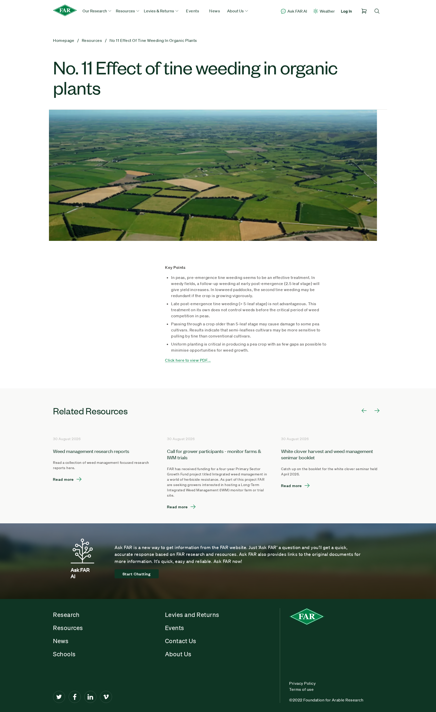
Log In (346, 11)
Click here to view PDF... (188, 360)
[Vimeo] (106, 697)
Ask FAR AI (297, 11)
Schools (64, 654)
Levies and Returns (192, 614)
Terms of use (301, 689)
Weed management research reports (91, 451)
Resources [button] (126, 10)
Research (66, 614)
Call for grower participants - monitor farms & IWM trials (214, 454)
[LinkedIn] (90, 697)
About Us (178, 654)
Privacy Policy (302, 683)
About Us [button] (235, 10)
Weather (327, 11)
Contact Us (180, 640)
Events (192, 10)
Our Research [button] (95, 10)
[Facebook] (75, 697)
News (214, 10)
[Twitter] (59, 697)
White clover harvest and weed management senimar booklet (327, 454)
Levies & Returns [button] (159, 10)
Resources (68, 627)
